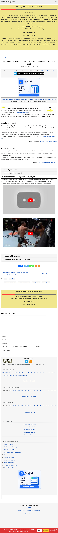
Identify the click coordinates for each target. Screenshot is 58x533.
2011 (37, 372)
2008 (28, 372)
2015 (49, 372)
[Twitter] (26, 266)
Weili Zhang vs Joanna (9, 449)
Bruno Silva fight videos (23, 282)
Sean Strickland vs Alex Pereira (48, 141)
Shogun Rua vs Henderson (29, 424)
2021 (13, 375)
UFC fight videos (36, 282)
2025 (25, 375)
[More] (37, 266)
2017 (55, 372)
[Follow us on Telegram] (26, 362)
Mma (6, 57)
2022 (16, 375)
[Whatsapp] (31, 266)
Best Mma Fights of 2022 (21, 112)
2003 (12, 372)
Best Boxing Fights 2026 (29, 381)
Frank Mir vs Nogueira (29, 434)
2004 (15, 372)
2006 (22, 372)
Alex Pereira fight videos (10, 282)
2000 (3, 372)
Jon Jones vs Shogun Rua (10, 465)
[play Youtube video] (30, 200)
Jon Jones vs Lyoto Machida (29, 427)
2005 (19, 372)
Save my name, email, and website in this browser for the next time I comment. (23, 346)
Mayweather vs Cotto (29, 432)
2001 (6, 372)
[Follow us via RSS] (30, 362)
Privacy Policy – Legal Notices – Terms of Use (29, 510)
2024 (22, 375)
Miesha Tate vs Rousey (9, 460)
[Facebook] (20, 266)
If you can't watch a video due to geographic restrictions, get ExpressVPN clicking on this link (29, 99)
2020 (10, 375)
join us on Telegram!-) (47, 71)
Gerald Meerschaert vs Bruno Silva (47, 162)
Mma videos (12, 278)
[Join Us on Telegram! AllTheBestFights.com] (29, 74)
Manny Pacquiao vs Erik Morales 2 (12, 452)
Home (2, 57)
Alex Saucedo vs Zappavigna (11, 447)
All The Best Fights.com (8, 2)
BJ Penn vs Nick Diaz (29, 429)
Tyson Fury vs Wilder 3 (9, 444)
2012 (40, 372)
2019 (7, 375)
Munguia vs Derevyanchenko (11, 454)
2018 (4, 375)
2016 (52, 372)
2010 (34, 372)
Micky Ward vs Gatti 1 (9, 468)
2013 (43, 372)
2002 (9, 372)
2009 (31, 372)
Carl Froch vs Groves (9, 457)
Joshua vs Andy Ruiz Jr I (10, 462)
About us (29, 507)
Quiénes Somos (29, 513)
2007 (25, 372)
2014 (46, 372)
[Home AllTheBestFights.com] (8, 362)
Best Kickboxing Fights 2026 (29, 396)
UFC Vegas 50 (46, 282)
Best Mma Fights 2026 (29, 412)
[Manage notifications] (54, 530)
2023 (19, 375)
